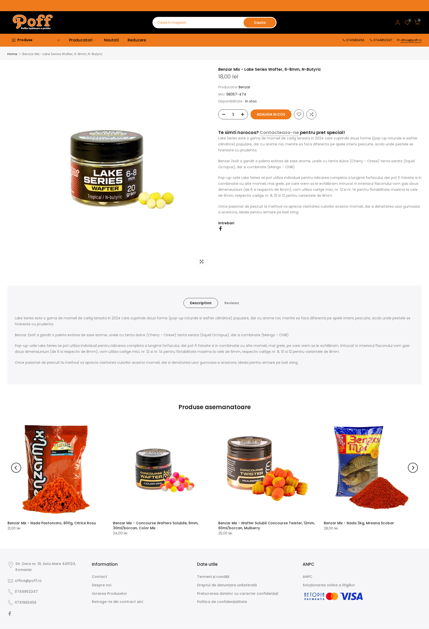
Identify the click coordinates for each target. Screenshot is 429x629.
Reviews (231, 302)
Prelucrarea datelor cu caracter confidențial (237, 593)
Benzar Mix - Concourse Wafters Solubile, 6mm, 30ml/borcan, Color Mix (155, 525)
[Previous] (16, 468)
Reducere (137, 40)
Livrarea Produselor (109, 593)
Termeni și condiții (213, 576)
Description (201, 302)
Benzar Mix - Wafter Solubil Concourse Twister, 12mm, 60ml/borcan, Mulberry (266, 525)
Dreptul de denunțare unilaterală (227, 585)
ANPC (307, 576)
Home (12, 54)
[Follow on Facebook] (9, 614)
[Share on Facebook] (220, 228)
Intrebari (226, 223)
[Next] (413, 468)
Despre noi (101, 585)
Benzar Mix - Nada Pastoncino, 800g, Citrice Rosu (51, 522)
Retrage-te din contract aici (117, 601)
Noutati (111, 40)
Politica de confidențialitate (222, 601)
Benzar (244, 87)
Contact (99, 576)
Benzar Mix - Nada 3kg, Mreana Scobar (359, 522)
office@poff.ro (411, 40)
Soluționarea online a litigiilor (329, 585)
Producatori (80, 40)
